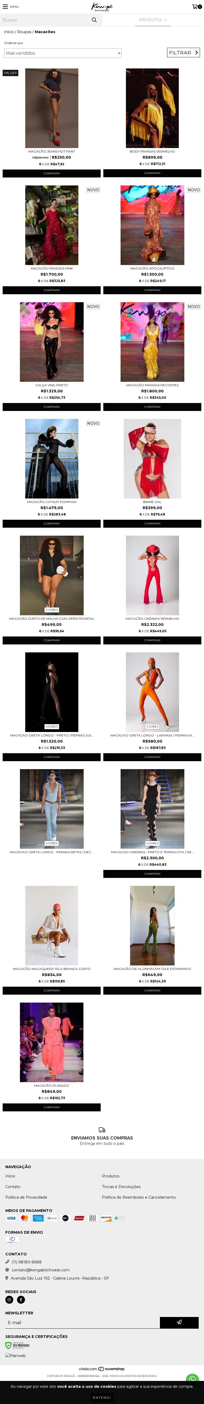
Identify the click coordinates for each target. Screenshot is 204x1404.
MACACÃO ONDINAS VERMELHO (152, 619)
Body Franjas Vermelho (152, 151)
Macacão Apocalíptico (152, 268)
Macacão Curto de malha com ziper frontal (51, 619)
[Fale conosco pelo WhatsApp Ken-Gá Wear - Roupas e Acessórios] (192, 1379)
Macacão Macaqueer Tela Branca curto (52, 969)
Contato (12, 1186)
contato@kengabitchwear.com (41, 1270)
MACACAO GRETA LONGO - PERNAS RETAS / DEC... (52, 852)
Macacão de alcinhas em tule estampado (152, 969)
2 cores (52, 610)
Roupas (24, 31)
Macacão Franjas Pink (52, 268)
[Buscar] (94, 20)
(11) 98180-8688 (27, 1262)
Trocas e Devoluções (121, 1186)
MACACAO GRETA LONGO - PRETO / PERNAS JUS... (52, 735)
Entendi (102, 1397)
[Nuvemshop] (102, 1370)
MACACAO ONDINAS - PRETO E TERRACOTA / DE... (152, 852)
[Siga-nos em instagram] (9, 1300)
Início (9, 31)
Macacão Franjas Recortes (152, 385)
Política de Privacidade (26, 1197)
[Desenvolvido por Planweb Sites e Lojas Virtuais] (15, 1355)
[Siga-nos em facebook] (21, 1300)
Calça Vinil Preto (51, 385)
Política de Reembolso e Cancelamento (139, 1197)
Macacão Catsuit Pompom (51, 502)
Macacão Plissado (51, 1085)
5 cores (51, 843)
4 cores (52, 726)
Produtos (110, 1176)
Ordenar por (13, 43)
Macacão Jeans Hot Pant (51, 151)
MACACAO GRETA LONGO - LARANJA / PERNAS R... (152, 735)
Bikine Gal (152, 502)
